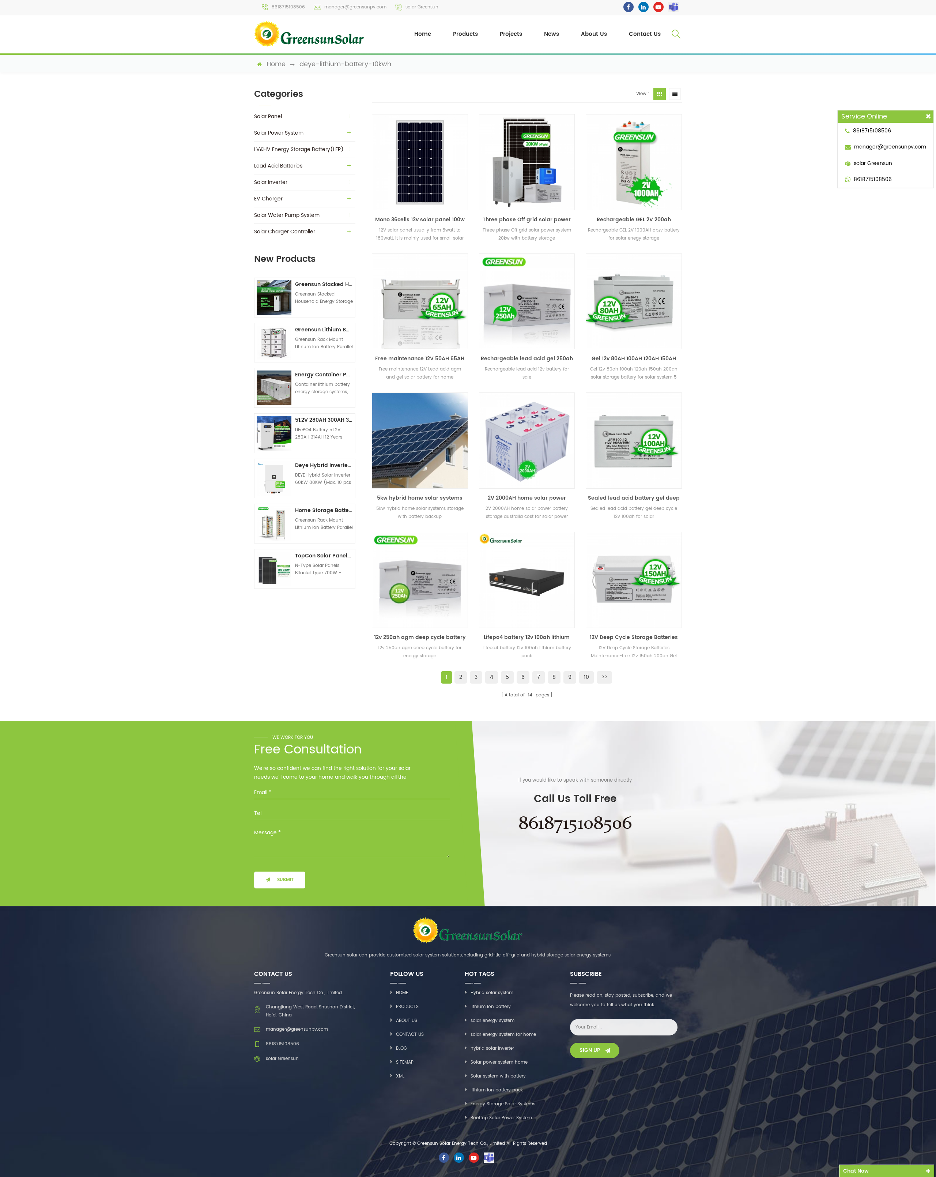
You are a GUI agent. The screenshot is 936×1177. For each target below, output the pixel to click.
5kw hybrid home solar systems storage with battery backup (420, 498)
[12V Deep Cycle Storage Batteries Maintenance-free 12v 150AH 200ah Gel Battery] (634, 580)
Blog (401, 1048)
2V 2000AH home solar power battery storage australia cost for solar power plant (526, 498)
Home (422, 34)
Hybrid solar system (492, 992)
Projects (511, 34)
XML (400, 1076)
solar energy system (492, 1020)
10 (586, 677)
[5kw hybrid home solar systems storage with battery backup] (420, 440)
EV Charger (268, 199)
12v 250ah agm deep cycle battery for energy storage (420, 637)
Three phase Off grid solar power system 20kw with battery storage (527, 219)
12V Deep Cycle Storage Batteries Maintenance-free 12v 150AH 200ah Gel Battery (634, 637)
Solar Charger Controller (284, 231)
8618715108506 (288, 7)
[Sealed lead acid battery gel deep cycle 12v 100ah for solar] (634, 440)
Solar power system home (499, 1062)
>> (604, 677)
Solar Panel (268, 116)
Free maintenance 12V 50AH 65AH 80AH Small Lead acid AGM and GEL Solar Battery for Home (419, 358)
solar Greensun (421, 7)
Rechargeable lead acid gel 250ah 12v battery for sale (527, 358)
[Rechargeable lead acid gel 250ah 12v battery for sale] (527, 301)
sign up (590, 1050)
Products (465, 34)
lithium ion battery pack (497, 1090)
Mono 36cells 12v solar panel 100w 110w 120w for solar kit (420, 219)
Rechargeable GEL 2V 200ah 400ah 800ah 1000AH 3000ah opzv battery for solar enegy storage (634, 219)
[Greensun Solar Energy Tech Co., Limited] (309, 34)
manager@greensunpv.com (355, 7)
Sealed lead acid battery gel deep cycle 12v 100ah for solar (634, 498)
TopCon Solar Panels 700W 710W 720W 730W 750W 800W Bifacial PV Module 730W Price (324, 556)
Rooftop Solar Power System (501, 1117)
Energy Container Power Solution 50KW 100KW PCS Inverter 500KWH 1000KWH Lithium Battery (324, 375)
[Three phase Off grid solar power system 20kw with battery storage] (527, 162)
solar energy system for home (503, 1034)
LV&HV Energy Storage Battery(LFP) (299, 149)
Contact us (410, 1034)
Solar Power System (278, 133)
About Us (594, 34)
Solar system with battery (498, 1076)
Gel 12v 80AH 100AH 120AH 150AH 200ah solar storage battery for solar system (634, 358)
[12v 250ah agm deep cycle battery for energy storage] (420, 580)
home (276, 64)
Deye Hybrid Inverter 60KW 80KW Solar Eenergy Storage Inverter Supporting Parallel (324, 465)
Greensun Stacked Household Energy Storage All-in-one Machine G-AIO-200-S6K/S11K (324, 284)
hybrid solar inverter (492, 1048)
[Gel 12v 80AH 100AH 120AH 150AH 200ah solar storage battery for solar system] (634, 301)
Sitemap (405, 1062)
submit (285, 879)
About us (406, 1020)
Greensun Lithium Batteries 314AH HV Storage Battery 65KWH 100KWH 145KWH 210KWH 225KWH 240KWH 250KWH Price (324, 330)
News (551, 34)
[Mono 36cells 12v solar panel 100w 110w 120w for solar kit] (420, 162)
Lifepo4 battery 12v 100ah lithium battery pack (527, 637)
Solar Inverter (270, 182)
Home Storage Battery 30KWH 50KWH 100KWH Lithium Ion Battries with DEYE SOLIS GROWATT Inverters (324, 510)
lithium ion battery (491, 1006)
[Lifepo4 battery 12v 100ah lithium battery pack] (527, 580)
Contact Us (645, 34)
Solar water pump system (287, 215)
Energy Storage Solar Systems (503, 1104)
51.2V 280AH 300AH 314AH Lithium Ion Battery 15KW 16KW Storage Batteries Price (324, 420)
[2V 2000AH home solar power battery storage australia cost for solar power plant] (527, 440)
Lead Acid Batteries (278, 166)
